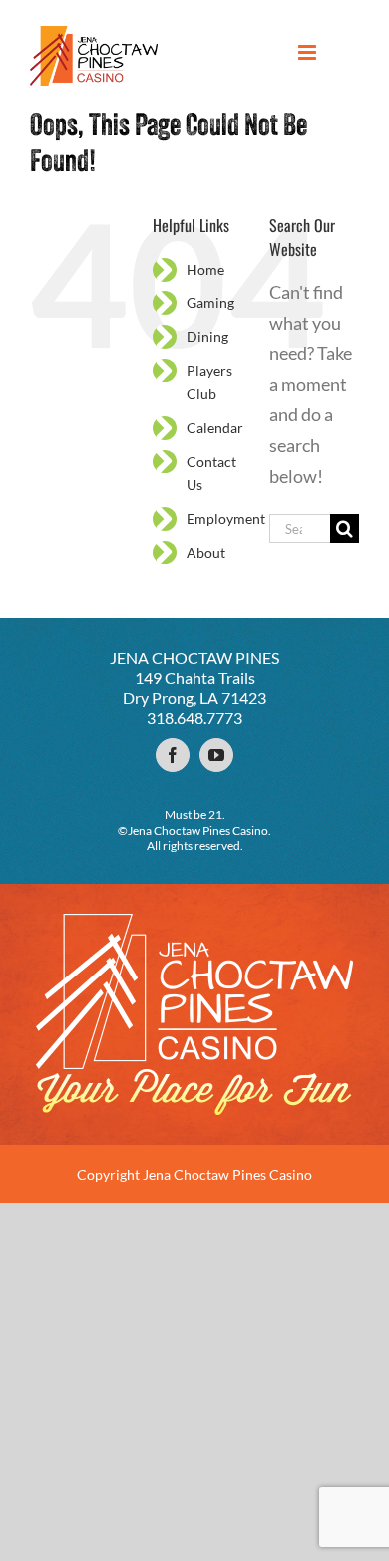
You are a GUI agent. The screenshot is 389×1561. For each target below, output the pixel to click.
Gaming (210, 302)
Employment (226, 518)
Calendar (215, 427)
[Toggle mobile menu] (308, 52)
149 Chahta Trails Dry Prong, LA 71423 (194, 687)
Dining (207, 336)
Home (205, 269)
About (206, 552)
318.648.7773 (194, 717)
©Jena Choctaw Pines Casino (193, 830)
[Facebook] (173, 755)
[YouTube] (216, 755)
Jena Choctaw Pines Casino (227, 1174)
